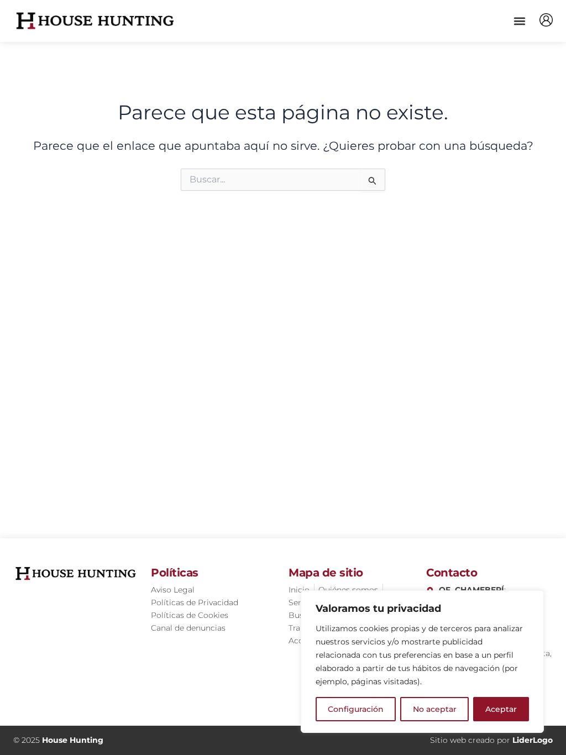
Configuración (356, 709)
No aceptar (435, 709)
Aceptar (501, 709)
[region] (422, 661)
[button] (519, 21)
